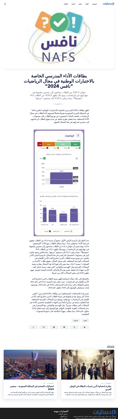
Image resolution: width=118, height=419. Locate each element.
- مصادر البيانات (63, 414)
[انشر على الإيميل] (43, 327)
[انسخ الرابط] (33, 327)
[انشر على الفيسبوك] (74, 327)
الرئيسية (94, 4)
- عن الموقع (64, 416)
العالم (87, 4)
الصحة (73, 4)
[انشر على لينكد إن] (64, 327)
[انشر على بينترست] (54, 327)
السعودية (76, 320)
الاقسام (66, 4)
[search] (5, 3)
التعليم (85, 320)
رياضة (80, 4)
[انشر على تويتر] (84, 327)
